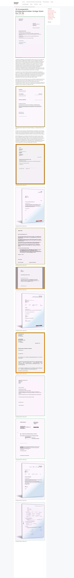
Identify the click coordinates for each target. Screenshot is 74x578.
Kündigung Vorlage (51, 14)
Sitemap (31, 4)
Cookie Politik (36, 4)
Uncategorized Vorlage (51, 17)
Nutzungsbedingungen (25, 4)
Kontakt (40, 4)
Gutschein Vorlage (50, 13)
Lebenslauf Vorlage (51, 16)
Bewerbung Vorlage (51, 10)
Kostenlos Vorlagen (16, 3)
